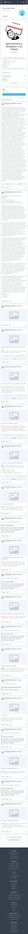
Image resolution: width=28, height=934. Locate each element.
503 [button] (4, 187)
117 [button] (4, 776)
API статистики (14, 874)
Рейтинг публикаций (14, 867)
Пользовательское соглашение (14, 915)
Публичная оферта (14, 919)
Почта (14, 908)
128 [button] (4, 693)
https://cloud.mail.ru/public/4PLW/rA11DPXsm (11, 522)
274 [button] (4, 482)
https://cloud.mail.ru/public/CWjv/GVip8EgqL (11, 785)
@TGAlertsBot (14, 928)
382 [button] (4, 401)
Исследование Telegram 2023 (14, 899)
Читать (14, 358)
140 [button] (4, 675)
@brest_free (4, 67)
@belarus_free (7, 63)
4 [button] (10, 535)
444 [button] (4, 301)
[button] (24, 2)
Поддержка (14, 906)
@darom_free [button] (14, 52)
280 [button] (4, 325)
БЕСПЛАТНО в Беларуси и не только (13, 103)
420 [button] (4, 362)
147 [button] (4, 621)
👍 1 (8, 184)
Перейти (5, 16)
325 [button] (4, 441)
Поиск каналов (14, 856)
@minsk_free (5, 66)
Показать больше (14, 839)
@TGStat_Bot (14, 924)
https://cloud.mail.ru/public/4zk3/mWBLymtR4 (11, 733)
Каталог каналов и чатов (14, 853)
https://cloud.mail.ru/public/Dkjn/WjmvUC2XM (11, 630)
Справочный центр (14, 904)
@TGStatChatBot (14, 931)
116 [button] (4, 799)
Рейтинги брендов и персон (14, 869)
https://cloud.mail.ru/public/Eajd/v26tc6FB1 (10, 578)
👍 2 (8, 435)
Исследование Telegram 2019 (14, 895)
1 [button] (10, 569)
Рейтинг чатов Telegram (14, 865)
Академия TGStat (14, 894)
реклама (25, 17)
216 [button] (4, 513)
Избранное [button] (14, 83)
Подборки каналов (14, 854)
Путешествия (5, 80)
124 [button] (4, 724)
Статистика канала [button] (15, 94)
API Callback (14, 878)
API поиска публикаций (14, 876)
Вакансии (14, 910)
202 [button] (4, 535)
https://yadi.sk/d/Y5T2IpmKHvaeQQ (9, 684)
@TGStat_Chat (14, 885)
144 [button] (4, 644)
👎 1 (20, 435)
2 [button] (10, 187)
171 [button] (4, 569)
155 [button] (4, 592)
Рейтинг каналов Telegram (14, 863)
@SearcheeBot (14, 926)
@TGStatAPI (14, 888)
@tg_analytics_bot (14, 929)
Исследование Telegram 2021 (14, 897)
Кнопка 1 (14, 438)
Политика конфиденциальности (14, 917)
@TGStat (14, 883)
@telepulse (14, 887)
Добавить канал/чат (14, 858)
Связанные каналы (6, 72)
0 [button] (7, 187)
